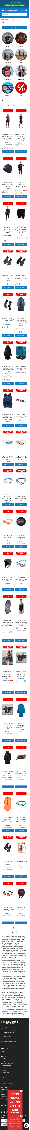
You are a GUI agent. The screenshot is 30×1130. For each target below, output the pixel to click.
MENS (21, 46)
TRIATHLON (7, 62)
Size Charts (4, 1115)
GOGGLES (7, 96)
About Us (3, 1101)
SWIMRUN (21, 62)
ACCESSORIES (7, 79)
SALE (21, 96)
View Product (7, 152)
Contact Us (4, 1099)
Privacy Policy (4, 1106)
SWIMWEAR (21, 79)
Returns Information (6, 1113)
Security (3, 1103)
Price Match (4, 1120)
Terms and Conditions (7, 1108)
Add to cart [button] (21, 383)
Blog (2, 1122)
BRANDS (7, 19)
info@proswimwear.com (15, 2)
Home (2, 19)
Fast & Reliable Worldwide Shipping (15, 5)
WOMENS (7, 46)
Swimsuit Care (5, 1117)
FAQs (2, 1096)
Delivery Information (6, 1110)
